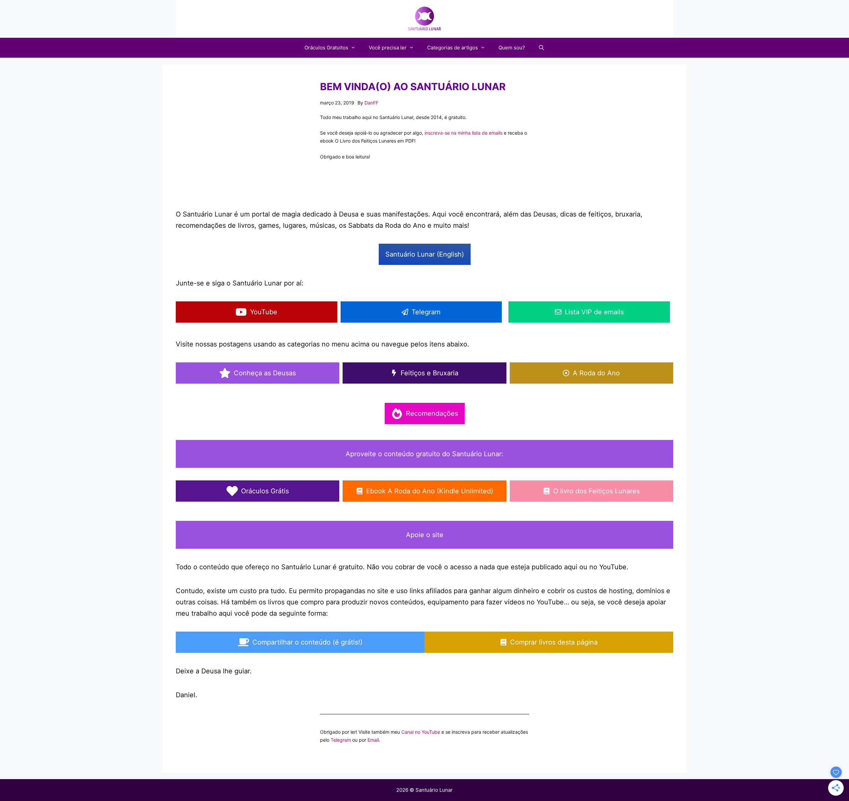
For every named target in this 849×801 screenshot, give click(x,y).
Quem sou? (511, 47)
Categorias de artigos (452, 47)
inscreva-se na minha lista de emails (463, 133)
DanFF (371, 102)
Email (373, 740)
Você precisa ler (388, 47)
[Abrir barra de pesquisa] (541, 48)
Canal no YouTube (420, 732)
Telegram (341, 740)
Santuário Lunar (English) (424, 254)
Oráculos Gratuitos (326, 47)
